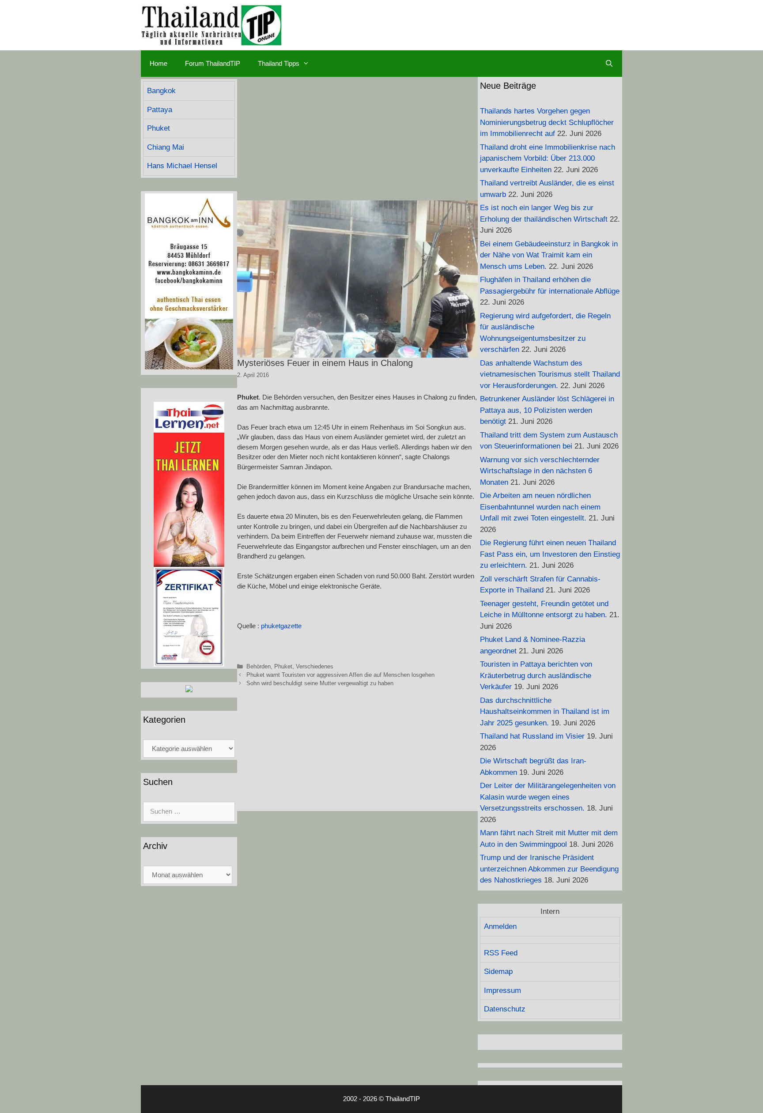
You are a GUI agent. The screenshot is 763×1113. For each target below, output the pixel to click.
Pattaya (159, 110)
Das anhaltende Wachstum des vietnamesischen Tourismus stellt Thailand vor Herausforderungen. (550, 374)
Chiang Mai (165, 147)
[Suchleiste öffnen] (609, 63)
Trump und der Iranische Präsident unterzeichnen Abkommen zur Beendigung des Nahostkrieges (549, 868)
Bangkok (161, 91)
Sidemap (498, 971)
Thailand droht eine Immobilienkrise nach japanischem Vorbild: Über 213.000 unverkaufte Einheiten (547, 158)
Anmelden (500, 926)
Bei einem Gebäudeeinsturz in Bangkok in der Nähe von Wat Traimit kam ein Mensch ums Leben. (549, 255)
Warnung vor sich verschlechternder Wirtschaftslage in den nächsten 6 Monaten (540, 471)
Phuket (283, 666)
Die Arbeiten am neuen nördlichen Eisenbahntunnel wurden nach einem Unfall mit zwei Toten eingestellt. (540, 506)
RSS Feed (500, 953)
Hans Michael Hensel (182, 166)
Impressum (502, 990)
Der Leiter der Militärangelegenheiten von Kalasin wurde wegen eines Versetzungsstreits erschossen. (548, 796)
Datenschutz (504, 1009)
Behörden (258, 666)
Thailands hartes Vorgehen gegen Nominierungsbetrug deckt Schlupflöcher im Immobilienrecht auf (547, 122)
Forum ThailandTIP (212, 63)
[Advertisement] (357, 138)
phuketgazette (281, 626)
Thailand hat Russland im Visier (532, 736)
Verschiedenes (314, 666)
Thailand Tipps (278, 63)
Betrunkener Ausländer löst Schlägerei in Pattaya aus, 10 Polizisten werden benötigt (547, 410)
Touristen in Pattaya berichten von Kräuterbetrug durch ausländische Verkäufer (536, 675)
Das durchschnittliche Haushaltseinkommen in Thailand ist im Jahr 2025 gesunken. (544, 711)
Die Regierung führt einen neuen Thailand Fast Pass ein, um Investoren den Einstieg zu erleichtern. (550, 554)
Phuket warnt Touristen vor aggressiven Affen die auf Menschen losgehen (340, 675)
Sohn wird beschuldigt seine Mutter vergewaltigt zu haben (319, 683)
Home (158, 63)
